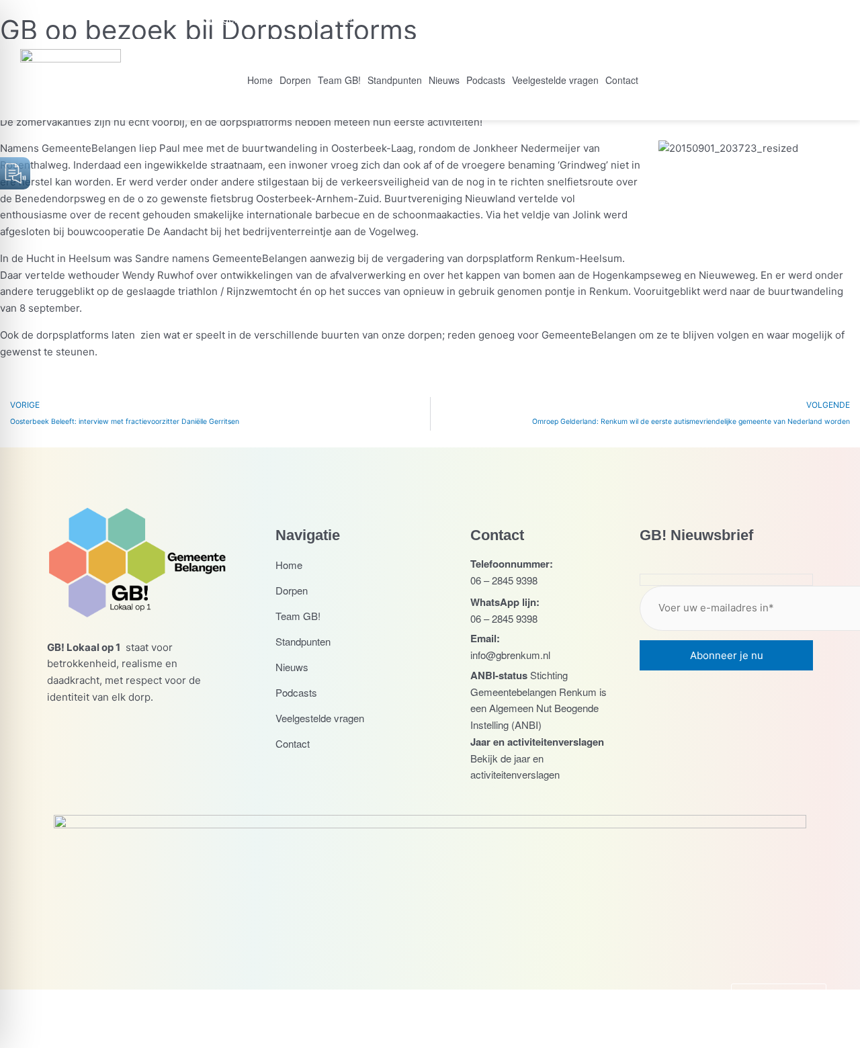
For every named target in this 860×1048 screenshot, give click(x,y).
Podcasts (485, 80)
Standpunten (395, 80)
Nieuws (444, 80)
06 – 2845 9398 (504, 580)
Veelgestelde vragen (555, 80)
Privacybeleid (490, 1018)
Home (260, 80)
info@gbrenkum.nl (510, 655)
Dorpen (295, 80)
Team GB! (339, 80)
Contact (621, 80)
